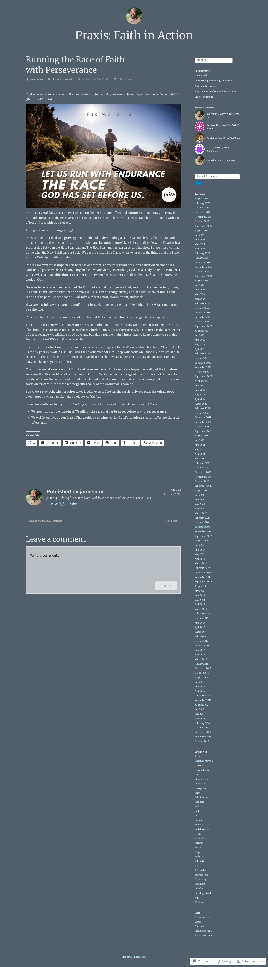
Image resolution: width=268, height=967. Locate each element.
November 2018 (203, 577)
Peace (198, 847)
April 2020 (200, 508)
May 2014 (200, 714)
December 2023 (203, 312)
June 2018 (200, 595)
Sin (196, 865)
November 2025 (203, 216)
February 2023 (202, 353)
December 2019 (203, 527)
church (198, 774)
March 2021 (201, 458)
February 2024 (202, 303)
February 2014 (202, 723)
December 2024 (203, 262)
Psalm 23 (199, 856)
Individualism (202, 829)
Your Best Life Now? (205, 86)
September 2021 (203, 431)
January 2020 (202, 522)
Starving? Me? (227, 160)
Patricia (211, 138)
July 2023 (199, 335)
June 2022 (200, 390)
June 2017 (200, 622)
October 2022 (202, 372)
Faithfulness (201, 797)
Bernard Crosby (215, 125)
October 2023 (202, 321)
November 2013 (203, 736)
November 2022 (203, 367)
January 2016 (202, 664)
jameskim (36, 79)
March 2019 (201, 563)
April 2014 (200, 718)
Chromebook (202, 770)
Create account (203, 917)
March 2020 (201, 513)
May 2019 (200, 554)
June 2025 (200, 239)
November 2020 (203, 477)
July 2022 (199, 385)
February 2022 (202, 408)
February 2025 (202, 253)
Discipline (200, 783)
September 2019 (203, 536)
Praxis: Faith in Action (134, 35)
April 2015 (200, 691)
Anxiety (199, 756)
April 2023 (200, 349)
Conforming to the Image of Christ (213, 80)
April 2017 (200, 627)
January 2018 (202, 618)
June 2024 (200, 289)
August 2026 (202, 198)
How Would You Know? (229, 138)
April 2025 (200, 248)
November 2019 (203, 531)
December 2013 (203, 732)
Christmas (200, 765)
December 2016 (203, 645)
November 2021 (203, 422)
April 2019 (200, 559)
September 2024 (203, 276)
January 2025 (202, 258)
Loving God (201, 75)
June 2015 (200, 686)
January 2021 (201, 467)
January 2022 (202, 413)
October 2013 (202, 741)
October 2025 (202, 221)
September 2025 (203, 226)
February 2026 (202, 203)
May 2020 (200, 504)
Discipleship (201, 779)
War (197, 897)
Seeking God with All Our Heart (43, 521)
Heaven (199, 820)
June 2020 (200, 499)
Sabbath (199, 861)
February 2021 (202, 463)
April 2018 (200, 604)
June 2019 (200, 549)
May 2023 (200, 344)
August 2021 (201, 435)
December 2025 (203, 212)
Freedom (199, 802)
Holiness (199, 824)
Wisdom (199, 902)
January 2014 (201, 727)
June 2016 (200, 650)
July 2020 (200, 495)
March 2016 (201, 659)
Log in (198, 922)
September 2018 (203, 581)
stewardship (201, 875)
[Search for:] (213, 60)
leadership (200, 838)
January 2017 (201, 641)
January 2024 (202, 308)
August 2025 (201, 230)
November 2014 (203, 700)
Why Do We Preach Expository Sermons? (216, 91)
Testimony (200, 879)
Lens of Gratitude (204, 96)
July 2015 (199, 682)
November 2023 (203, 317)
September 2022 (203, 376)
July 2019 (199, 545)
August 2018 (201, 586)
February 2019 (202, 568)
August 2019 (201, 540)
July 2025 (199, 235)
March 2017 (201, 631)
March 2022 (201, 403)
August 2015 (201, 677)
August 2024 (202, 280)
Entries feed (201, 926)
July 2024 (200, 285)
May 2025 (200, 244)
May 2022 (200, 394)
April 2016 (200, 654)
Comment (166, 585)
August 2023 (201, 331)
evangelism (201, 788)
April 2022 (200, 399)
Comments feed (203, 931)
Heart (197, 815)
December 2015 (203, 668)
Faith (197, 793)
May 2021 (200, 449)
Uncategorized (62, 79)
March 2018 (201, 609)
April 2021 (200, 454)
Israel (198, 834)
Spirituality (200, 870)
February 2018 (202, 613)
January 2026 (202, 207)
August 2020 (202, 490)
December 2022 (203, 362)
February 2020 (202, 518)
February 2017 (202, 636)
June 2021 (200, 445)
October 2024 (202, 271)
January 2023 (202, 358)
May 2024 (200, 294)
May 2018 (200, 600)
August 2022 (201, 381)
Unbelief (199, 888)
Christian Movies (204, 760)
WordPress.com (203, 935)
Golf (197, 811)
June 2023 (200, 340)
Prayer (198, 852)
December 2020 (203, 472)
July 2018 (199, 590)
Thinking (200, 884)
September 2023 (203, 326)
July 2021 (199, 440)
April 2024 (200, 299)
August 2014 (201, 705)
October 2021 (202, 426)
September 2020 (203, 486)
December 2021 (203, 417)
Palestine (200, 843)
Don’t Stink (172, 521)
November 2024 (203, 267)
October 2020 (202, 481)
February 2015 (202, 695)
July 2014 (199, 709)
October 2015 (202, 673)
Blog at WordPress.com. (134, 956)
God (197, 806)
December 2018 (203, 572)
